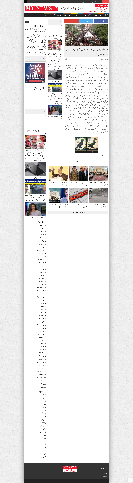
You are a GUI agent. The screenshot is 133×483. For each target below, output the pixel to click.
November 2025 (41, 253)
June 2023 (43, 343)
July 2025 (43, 265)
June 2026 (43, 231)
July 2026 (43, 228)
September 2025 (41, 259)
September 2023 (41, 334)
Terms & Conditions (103, 465)
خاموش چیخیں (74, 15)
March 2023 (42, 352)
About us (105, 476)
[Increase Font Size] (66, 59)
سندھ (45, 435)
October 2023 (42, 331)
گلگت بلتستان (43, 457)
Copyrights (105, 471)
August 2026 (42, 225)
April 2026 (43, 237)
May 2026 (43, 234)
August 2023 (42, 337)
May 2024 (43, 309)
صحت (44, 441)
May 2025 (43, 272)
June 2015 (43, 387)
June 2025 (43, 269)
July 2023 (43, 340)
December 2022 (41, 362)
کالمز (45, 447)
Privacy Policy (104, 468)
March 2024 (42, 315)
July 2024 (43, 303)
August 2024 (42, 300)
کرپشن (53, 15)
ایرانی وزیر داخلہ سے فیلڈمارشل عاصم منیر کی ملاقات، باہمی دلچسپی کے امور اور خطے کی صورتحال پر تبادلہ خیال (35, 41)
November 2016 (41, 377)
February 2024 (42, 318)
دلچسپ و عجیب (43, 426)
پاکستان (95, 15)
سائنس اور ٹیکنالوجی (42, 432)
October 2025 (42, 256)
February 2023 (42, 356)
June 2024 (43, 306)
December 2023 (41, 325)
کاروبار (80, 15)
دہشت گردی (59, 15)
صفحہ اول (106, 15)
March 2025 (42, 278)
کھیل (45, 454)
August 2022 (42, 374)
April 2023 (43, 349)
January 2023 (42, 359)
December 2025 (41, 250)
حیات (85, 15)
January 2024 (42, 321)
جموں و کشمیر (43, 416)
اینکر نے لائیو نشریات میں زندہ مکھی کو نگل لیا (38, 217)
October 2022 (42, 368)
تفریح (45, 410)
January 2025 (42, 284)
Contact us (105, 473)
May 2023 (43, 346)
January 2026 (42, 247)
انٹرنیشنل (90, 15)
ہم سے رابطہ (47, 15)
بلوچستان (44, 401)
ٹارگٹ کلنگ (67, 15)
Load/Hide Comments (78, 212)
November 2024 (41, 290)
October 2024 (42, 293)
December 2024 (41, 287)
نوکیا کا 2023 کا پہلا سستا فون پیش (56, 81)
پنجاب (44, 407)
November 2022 (41, 365)
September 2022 (41, 371)
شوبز (45, 438)
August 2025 (42, 262)
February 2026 (42, 244)
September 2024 (41, 297)
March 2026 (42, 241)
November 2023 (41, 328)
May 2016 (43, 380)
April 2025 (43, 275)
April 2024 (43, 312)
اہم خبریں (101, 15)
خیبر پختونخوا (44, 422)
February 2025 (42, 281)
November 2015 (41, 384)
